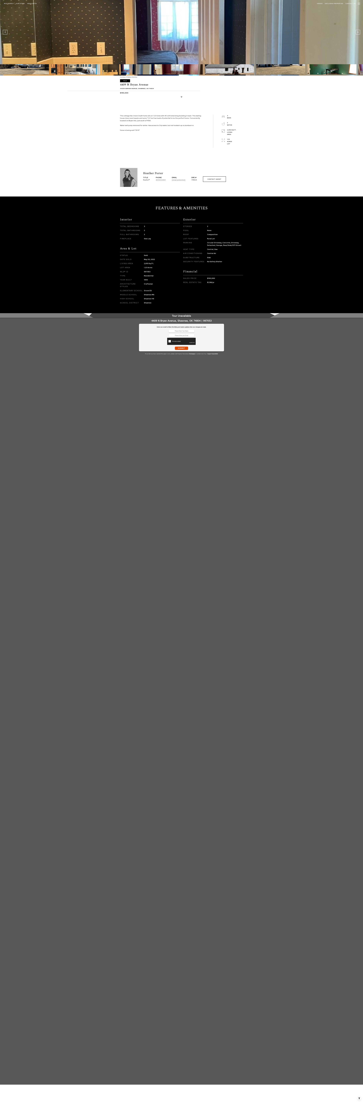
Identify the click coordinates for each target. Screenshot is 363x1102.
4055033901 (161, 180)
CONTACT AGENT (214, 179)
